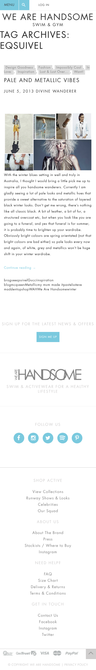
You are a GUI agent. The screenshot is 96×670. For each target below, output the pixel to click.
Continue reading (20, 268)
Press (48, 539)
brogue (9, 280)
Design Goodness (19, 67)
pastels (68, 285)
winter (72, 289)
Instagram (48, 552)
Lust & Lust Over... (54, 72)
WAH (33, 289)
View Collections (48, 492)
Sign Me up (48, 337)
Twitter (48, 635)
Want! (78, 72)
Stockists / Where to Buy (48, 546)
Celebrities (48, 505)
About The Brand (47, 533)
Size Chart (48, 581)
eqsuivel (21, 280)
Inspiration (26, 72)
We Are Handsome (48, 20)
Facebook (48, 622)
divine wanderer (56, 91)
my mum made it (50, 285)
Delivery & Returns (48, 587)
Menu (9, 5)
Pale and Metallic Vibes (42, 80)
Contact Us (48, 615)
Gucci (32, 280)
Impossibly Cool (68, 67)
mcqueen (18, 285)
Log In (43, 5)
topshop (23, 289)
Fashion (45, 67)
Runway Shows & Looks (48, 498)
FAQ (48, 574)
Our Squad (48, 511)
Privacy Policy (76, 664)
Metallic (31, 285)
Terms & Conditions (48, 593)
